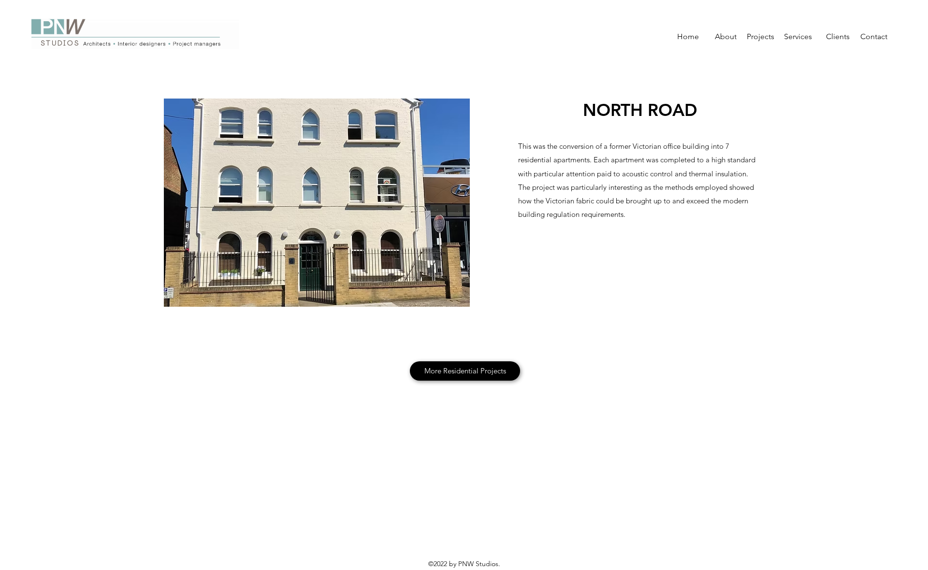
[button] (317, 203)
